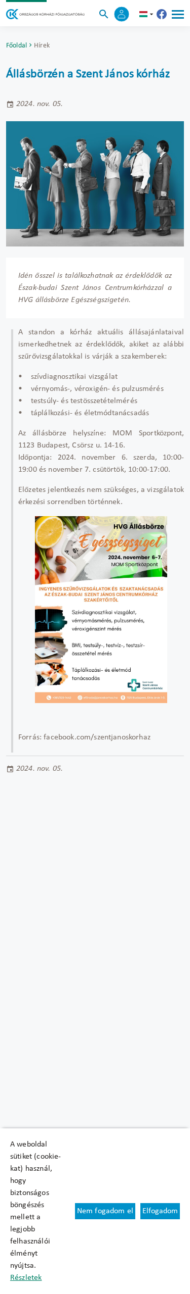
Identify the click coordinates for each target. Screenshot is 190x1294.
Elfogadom (160, 1211)
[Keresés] (104, 14)
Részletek (26, 1278)
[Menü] (178, 14)
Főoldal (16, 45)
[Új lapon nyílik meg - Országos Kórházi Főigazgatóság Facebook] (162, 14)
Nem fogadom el (105, 1211)
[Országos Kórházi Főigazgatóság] (45, 14)
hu (147, 14)
